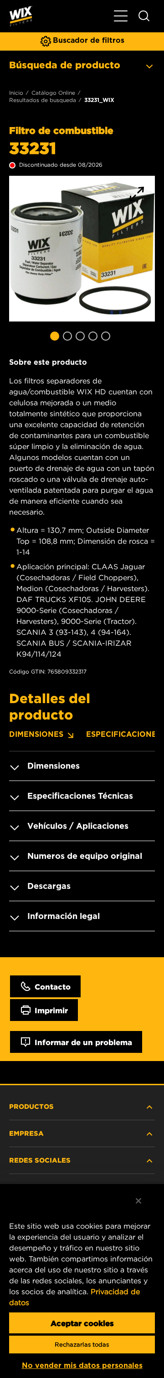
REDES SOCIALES (40, 1160)
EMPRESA (26, 1133)
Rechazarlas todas (82, 1344)
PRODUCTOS (31, 1106)
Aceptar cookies (82, 1322)
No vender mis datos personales (82, 1365)
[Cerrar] (138, 1201)
